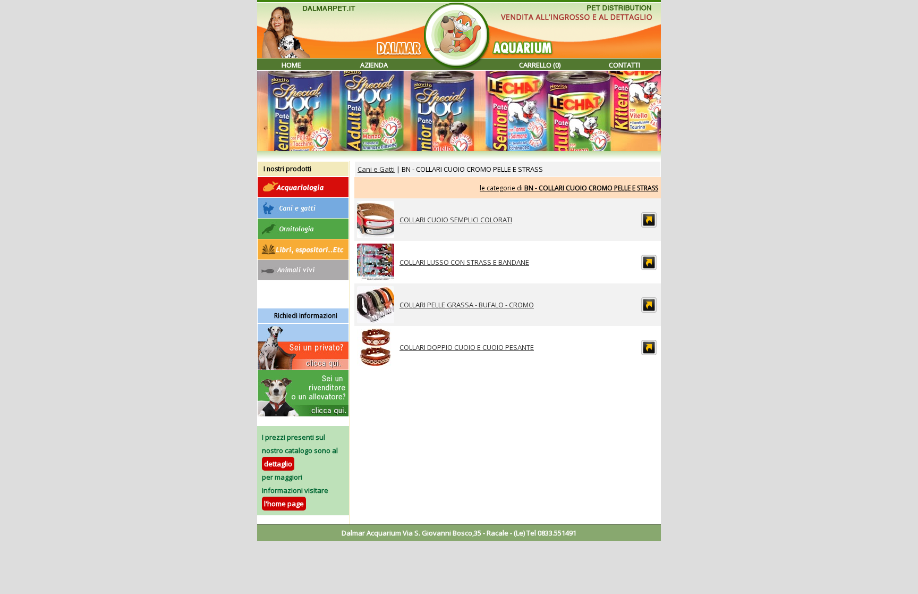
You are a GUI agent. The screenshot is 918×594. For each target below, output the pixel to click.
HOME (291, 65)
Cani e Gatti (376, 169)
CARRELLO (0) (539, 65)
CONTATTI (624, 65)
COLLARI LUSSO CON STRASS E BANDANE (464, 262)
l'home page (284, 503)
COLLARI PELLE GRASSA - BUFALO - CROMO (467, 304)
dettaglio (278, 463)
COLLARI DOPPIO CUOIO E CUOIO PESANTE (467, 347)
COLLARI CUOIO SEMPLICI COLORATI (456, 219)
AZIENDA (374, 65)
